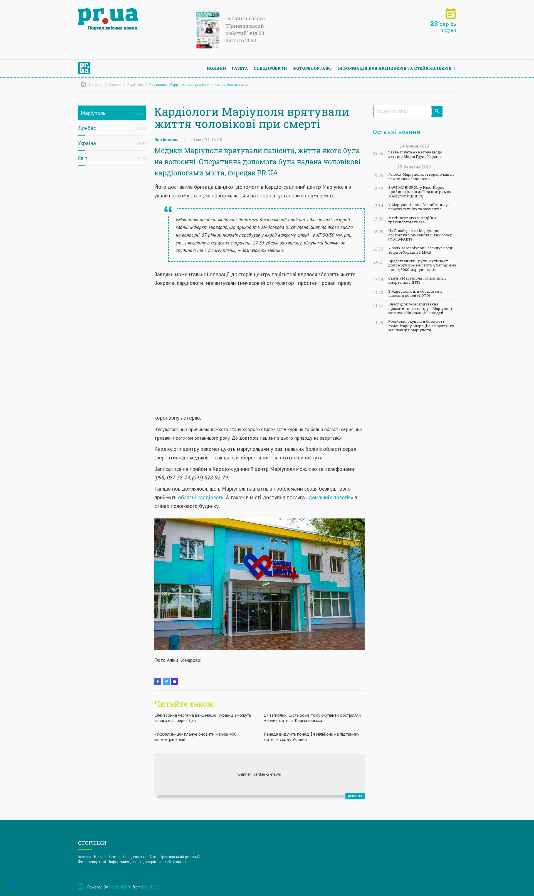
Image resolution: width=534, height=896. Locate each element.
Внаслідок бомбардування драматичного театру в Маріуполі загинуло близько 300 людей (420, 308)
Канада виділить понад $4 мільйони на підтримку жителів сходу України (311, 736)
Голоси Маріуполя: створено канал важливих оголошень (421, 176)
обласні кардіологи (201, 497)
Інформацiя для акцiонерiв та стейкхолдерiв (394, 68)
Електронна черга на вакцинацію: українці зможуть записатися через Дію (202, 717)
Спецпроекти (270, 68)
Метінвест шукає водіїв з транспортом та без (412, 220)
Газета (240, 68)
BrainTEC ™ (151, 887)
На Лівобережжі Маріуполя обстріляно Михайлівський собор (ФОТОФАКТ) (420, 235)
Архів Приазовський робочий (174, 856)
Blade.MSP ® (120, 887)
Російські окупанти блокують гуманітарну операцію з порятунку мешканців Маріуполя (421, 325)
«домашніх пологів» (329, 497)
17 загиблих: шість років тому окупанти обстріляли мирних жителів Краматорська (312, 717)
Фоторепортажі (312, 68)
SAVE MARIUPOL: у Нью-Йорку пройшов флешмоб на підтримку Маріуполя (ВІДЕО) (419, 191)
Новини (216, 68)
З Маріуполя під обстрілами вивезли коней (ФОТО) (415, 293)
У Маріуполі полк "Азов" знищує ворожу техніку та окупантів (418, 207)
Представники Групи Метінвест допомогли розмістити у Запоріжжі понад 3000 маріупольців (422, 265)
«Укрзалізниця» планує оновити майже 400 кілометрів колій (195, 736)
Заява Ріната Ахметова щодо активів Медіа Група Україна (415, 154)
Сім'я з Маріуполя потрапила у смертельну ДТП (417, 280)
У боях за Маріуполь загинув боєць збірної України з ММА (421, 250)
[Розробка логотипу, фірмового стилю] (259, 774)
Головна (84, 856)
